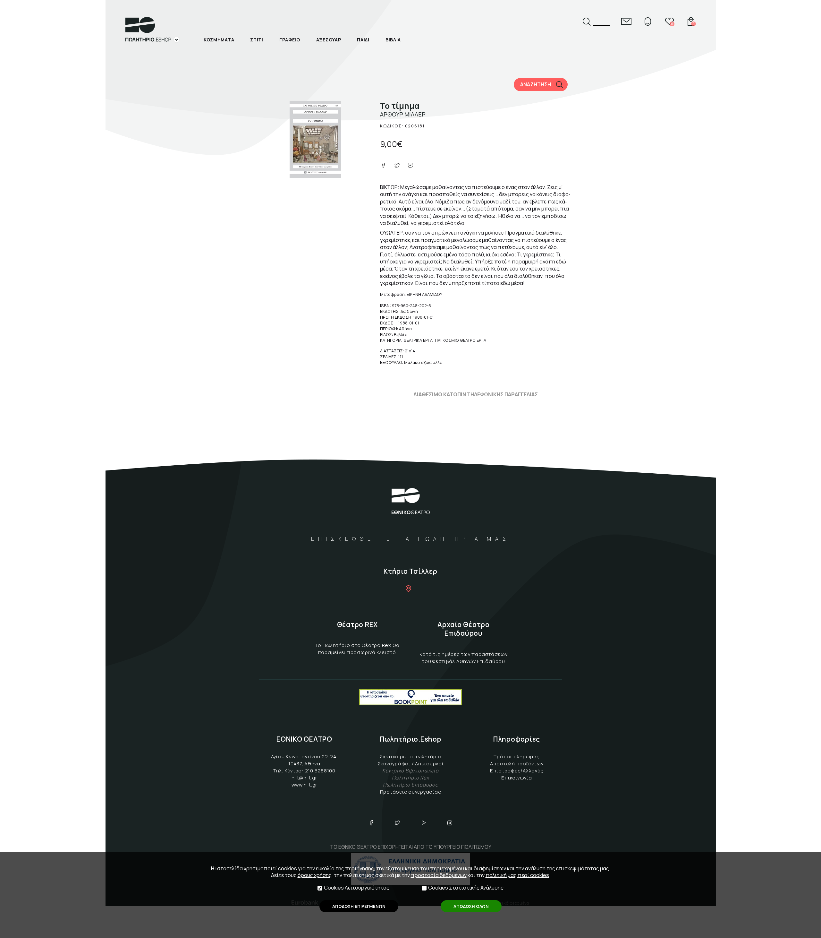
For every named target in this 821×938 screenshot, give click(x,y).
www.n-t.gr (304, 784)
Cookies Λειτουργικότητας (356, 888)
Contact (626, 21)
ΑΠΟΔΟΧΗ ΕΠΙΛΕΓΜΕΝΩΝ (358, 906)
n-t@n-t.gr (304, 777)
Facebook (371, 823)
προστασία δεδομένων (439, 875)
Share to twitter (397, 165)
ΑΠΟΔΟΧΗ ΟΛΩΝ (471, 906)
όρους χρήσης (315, 875)
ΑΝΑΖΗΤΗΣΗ (535, 84)
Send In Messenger (410, 165)
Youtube (423, 823)
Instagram (450, 823)
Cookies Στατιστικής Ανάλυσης (466, 888)
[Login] (648, 21)
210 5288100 (320, 770)
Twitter (397, 823)
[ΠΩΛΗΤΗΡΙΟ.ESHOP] (152, 30)
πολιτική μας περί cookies (517, 875)
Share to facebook (383, 165)
